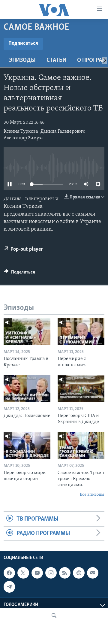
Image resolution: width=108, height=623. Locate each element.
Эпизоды (22, 60)
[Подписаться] (92, 573)
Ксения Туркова (21, 131)
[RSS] (64, 573)
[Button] (19, 273)
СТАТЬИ (56, 60)
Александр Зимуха (24, 138)
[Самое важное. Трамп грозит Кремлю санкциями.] (81, 445)
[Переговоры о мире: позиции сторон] (27, 445)
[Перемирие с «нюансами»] (81, 331)
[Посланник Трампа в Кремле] (27, 331)
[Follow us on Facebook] (9, 573)
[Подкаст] (78, 573)
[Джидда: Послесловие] (27, 388)
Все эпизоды (92, 494)
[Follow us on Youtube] (37, 573)
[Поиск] (54, 615)
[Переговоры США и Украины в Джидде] (81, 388)
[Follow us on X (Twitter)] (23, 573)
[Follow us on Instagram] (51, 573)
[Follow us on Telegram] (9, 586)
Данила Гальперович (62, 131)
